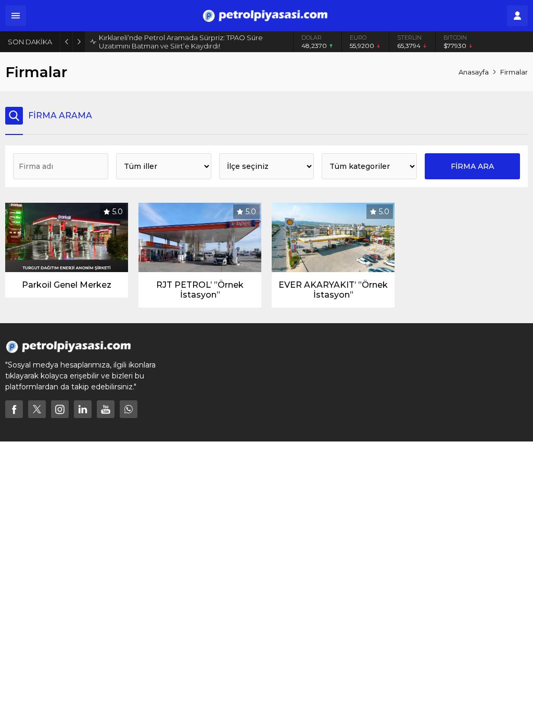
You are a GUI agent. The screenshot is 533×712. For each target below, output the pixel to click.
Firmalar (514, 72)
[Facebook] (14, 409)
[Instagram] (60, 409)
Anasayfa (474, 72)
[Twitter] (37, 409)
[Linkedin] (83, 409)
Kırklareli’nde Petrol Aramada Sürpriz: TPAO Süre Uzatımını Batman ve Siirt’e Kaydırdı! (181, 41)
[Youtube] (106, 409)
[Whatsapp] (128, 409)
